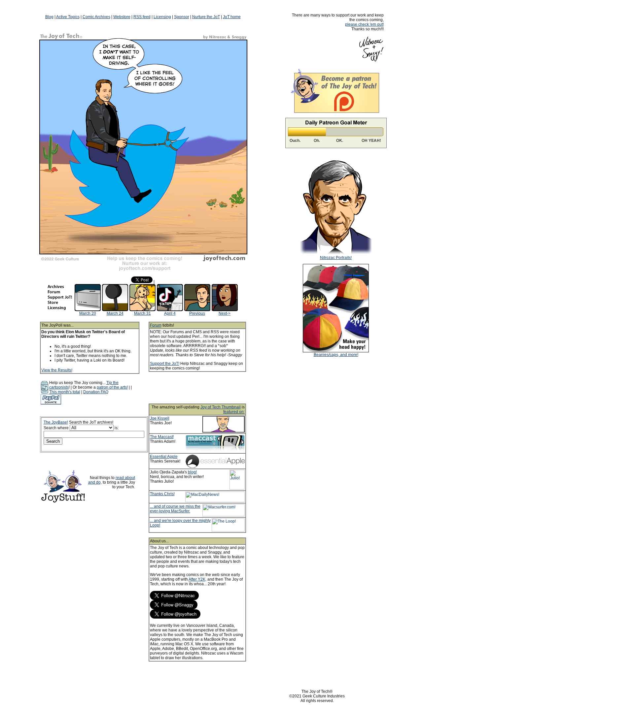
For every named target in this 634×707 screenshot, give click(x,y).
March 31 (142, 313)
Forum (155, 325)
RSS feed (142, 17)
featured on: (234, 411)
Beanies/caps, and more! (336, 354)
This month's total (64, 392)
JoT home (232, 17)
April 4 (170, 313)
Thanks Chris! (162, 494)
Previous (197, 313)
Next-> (224, 313)
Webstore (121, 17)
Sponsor (181, 17)
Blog (49, 17)
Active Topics (68, 17)
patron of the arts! (112, 387)
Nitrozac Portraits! (336, 257)
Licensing (162, 17)
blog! (192, 472)
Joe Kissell (159, 418)
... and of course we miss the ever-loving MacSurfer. (175, 508)
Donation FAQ (95, 392)
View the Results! (56, 370)
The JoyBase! (56, 422)
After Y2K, (197, 579)
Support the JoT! (164, 363)
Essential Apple (164, 456)
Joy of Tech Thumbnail (220, 407)
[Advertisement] (206, 388)
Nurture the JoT (206, 17)
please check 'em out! (364, 24)
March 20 (87, 313)
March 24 (115, 313)
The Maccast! (162, 436)
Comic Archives (96, 17)
